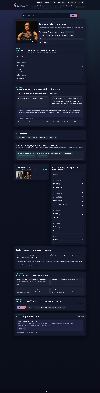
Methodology (78, 121)
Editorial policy (60, 121)
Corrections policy (68, 121)
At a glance (64, 35)
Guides (39, 2)
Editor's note (50, 35)
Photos (71, 35)
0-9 (59, 8)
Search (73, 15)
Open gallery (45, 169)
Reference (57, 35)
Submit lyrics (61, 2)
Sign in (20, 328)
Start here (42, 35)
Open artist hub (80, 303)
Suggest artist (72, 2)
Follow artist (21, 307)
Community (48, 2)
